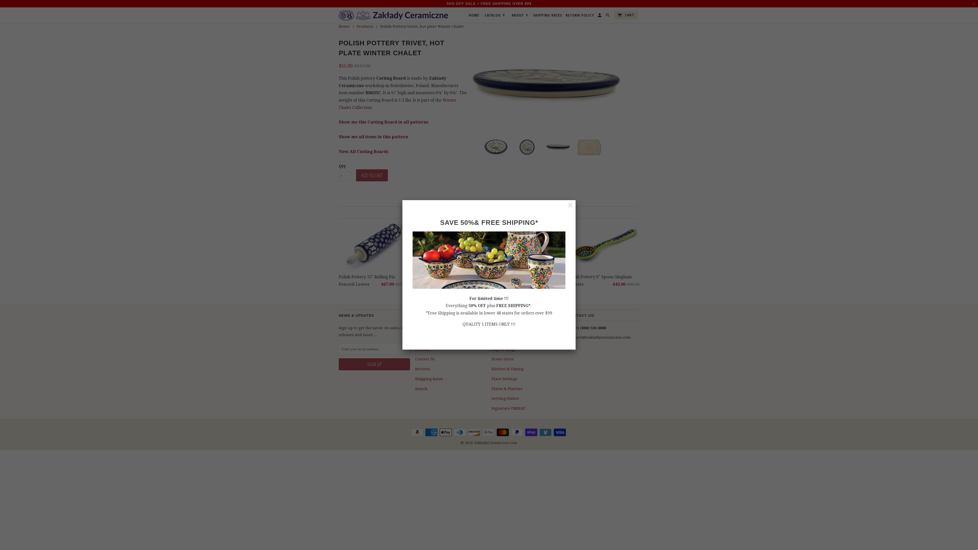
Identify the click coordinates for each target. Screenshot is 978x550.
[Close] (570, 205)
